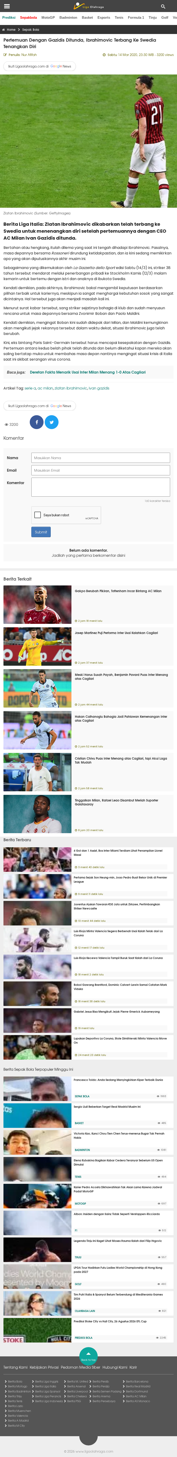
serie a (30, 388)
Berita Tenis (15, 1401)
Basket (87, 17)
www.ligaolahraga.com (94, 1451)
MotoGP (48, 17)
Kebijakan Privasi (44, 1367)
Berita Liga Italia (45, 1386)
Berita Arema (101, 1396)
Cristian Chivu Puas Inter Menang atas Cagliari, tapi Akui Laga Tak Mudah (121, 760)
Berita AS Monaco (138, 1401)
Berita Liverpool (77, 1391)
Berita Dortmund (137, 1391)
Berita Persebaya (104, 1401)
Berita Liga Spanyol (47, 1391)
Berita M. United (77, 1381)
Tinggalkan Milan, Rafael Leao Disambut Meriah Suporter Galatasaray (116, 802)
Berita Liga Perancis (48, 1396)
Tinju (153, 17)
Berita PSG (74, 1401)
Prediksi (8, 17)
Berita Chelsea (77, 1396)
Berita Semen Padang (107, 1391)
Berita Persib (101, 1381)
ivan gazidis (99, 388)
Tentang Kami (15, 1367)
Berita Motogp (17, 1386)
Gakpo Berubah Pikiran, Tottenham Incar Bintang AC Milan (118, 590)
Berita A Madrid (18, 1420)
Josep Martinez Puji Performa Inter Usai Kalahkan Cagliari (116, 632)
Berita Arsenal (76, 1386)
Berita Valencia (18, 1416)
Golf (164, 17)
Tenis (119, 17)
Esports (103, 17)
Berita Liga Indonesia (49, 1401)
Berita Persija (101, 1386)
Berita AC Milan (136, 1396)
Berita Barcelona (137, 1381)
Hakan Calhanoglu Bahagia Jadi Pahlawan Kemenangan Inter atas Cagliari (121, 718)
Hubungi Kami (115, 1367)
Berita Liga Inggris (46, 1381)
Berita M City (16, 1425)
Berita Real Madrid (138, 1386)
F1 (76, 1230)
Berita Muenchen (19, 1411)
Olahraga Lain (85, 1311)
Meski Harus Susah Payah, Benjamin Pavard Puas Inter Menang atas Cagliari (121, 676)
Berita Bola (15, 1381)
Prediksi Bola (83, 1338)
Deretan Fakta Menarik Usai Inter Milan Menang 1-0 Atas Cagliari (87, 372)
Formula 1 (136, 17)
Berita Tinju (15, 1396)
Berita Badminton (19, 1391)
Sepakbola (28, 17)
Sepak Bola (82, 1096)
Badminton (68, 17)
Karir (133, 1367)
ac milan (45, 388)
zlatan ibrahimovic (71, 388)
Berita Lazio (15, 1406)
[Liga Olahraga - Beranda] (88, 6)
